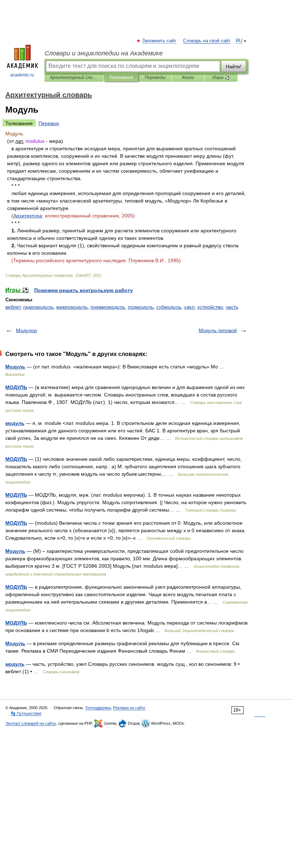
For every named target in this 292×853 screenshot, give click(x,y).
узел (189, 307)
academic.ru (22, 74)
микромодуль (72, 307)
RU (239, 40)
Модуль (15, 366)
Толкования (121, 77)
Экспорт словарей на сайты (30, 723)
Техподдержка (98, 708)
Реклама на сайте (129, 708)
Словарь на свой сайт (206, 40)
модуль (15, 423)
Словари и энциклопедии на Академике (104, 53)
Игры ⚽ (221, 77)
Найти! (233, 66)
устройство (210, 307)
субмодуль (168, 307)
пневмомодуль (107, 307)
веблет (12, 307)
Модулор (26, 330)
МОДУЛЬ (16, 387)
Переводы (155, 77)
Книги (188, 77)
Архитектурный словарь (74, 77)
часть (232, 307)
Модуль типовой (218, 330)
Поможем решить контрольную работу (83, 290)
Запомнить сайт (159, 40)
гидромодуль (38, 307)
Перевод (48, 123)
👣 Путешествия (26, 713)
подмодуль (140, 307)
